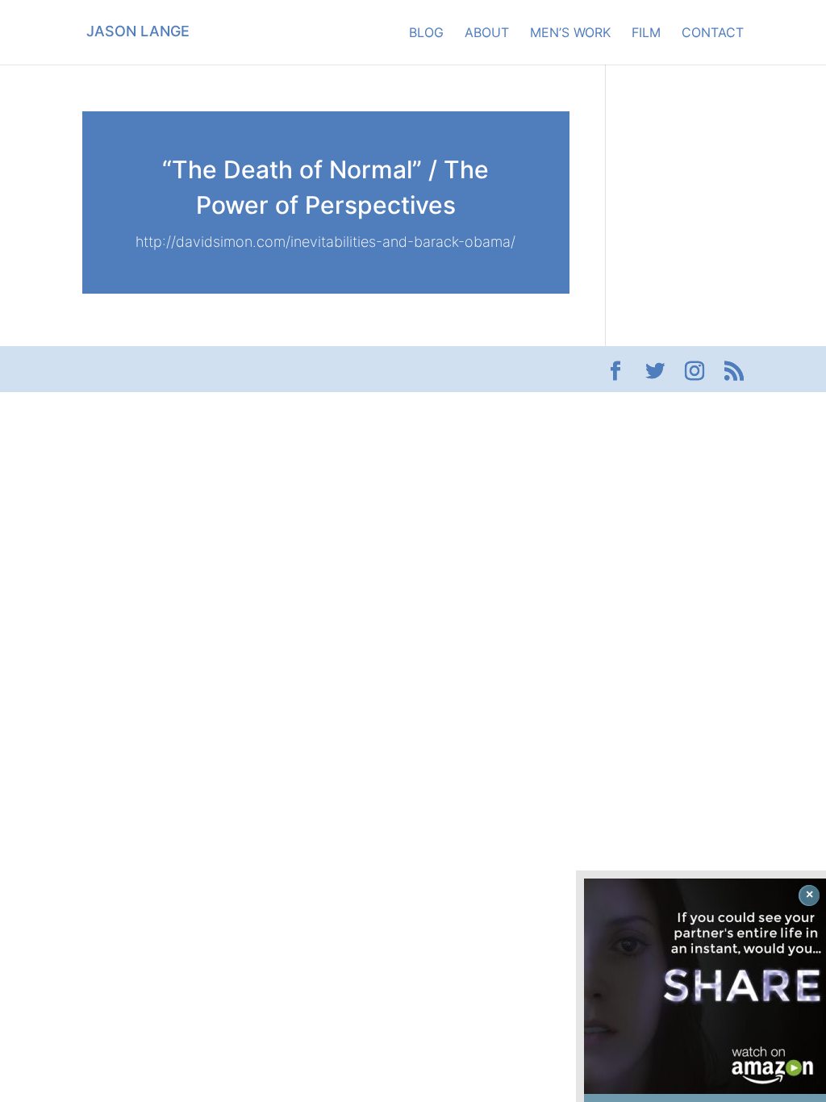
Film (646, 33)
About (487, 33)
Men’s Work (570, 33)
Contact (713, 33)
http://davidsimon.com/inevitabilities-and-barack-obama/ (325, 241)
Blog (426, 33)
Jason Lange (138, 31)
